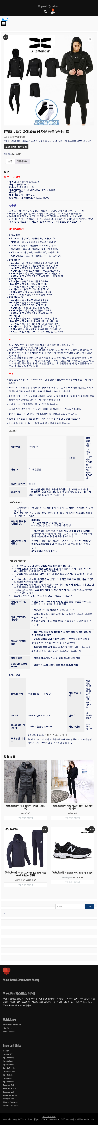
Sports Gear (8, 1078)
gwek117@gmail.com (50, 6)
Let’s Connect (9, 1032)
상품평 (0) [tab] (22, 161)
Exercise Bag (8, 1099)
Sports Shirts (8, 1058)
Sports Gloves (9, 1071)
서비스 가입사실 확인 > (57, 735)
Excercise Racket (10, 1095)
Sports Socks (8, 1082)
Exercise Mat (8, 1092)
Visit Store (7, 1028)
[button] (90, 39)
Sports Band (8, 1075)
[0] (52, 12)
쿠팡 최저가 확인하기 (16, 147)
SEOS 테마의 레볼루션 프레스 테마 (78, 1119)
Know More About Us (12, 1025)
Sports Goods (9, 1068)
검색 (89, 906)
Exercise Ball (8, 1085)
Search (6, 1051)
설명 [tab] (10, 161)
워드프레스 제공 (49, 1117)
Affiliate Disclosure (11, 1106)
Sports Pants (8, 1061)
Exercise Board (9, 1089)
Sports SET (16, 154)
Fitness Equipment (11, 1102)
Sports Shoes (8, 1064)
